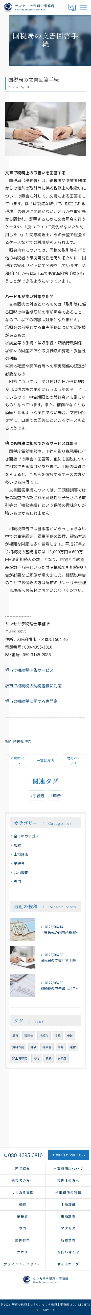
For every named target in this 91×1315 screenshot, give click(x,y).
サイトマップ (68, 1264)
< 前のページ (17, 760)
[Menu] (83, 7)
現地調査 (21, 872)
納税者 (18, 741)
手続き (62, 1058)
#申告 (55, 795)
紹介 (61, 1047)
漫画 (58, 1035)
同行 (36, 1058)
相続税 (44, 1035)
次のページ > (74, 760)
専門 (28, 741)
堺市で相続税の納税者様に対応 (33, 685)
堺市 (15, 1035)
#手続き (37, 795)
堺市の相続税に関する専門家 (31, 701)
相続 (8, 741)
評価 (33, 1047)
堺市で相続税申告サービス (29, 670)
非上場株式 (19, 1058)
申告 (70, 1035)
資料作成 (18, 1047)
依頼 (49, 1058)
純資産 (47, 1047)
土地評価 (21, 854)
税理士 (28, 1035)
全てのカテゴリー (28, 835)
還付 (73, 1047)
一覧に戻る (45, 760)
